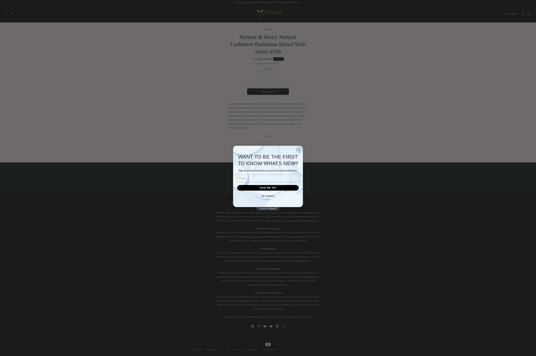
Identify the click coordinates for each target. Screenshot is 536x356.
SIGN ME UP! (268, 188)
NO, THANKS (268, 196)
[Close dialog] (299, 149)
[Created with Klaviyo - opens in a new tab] (268, 208)
